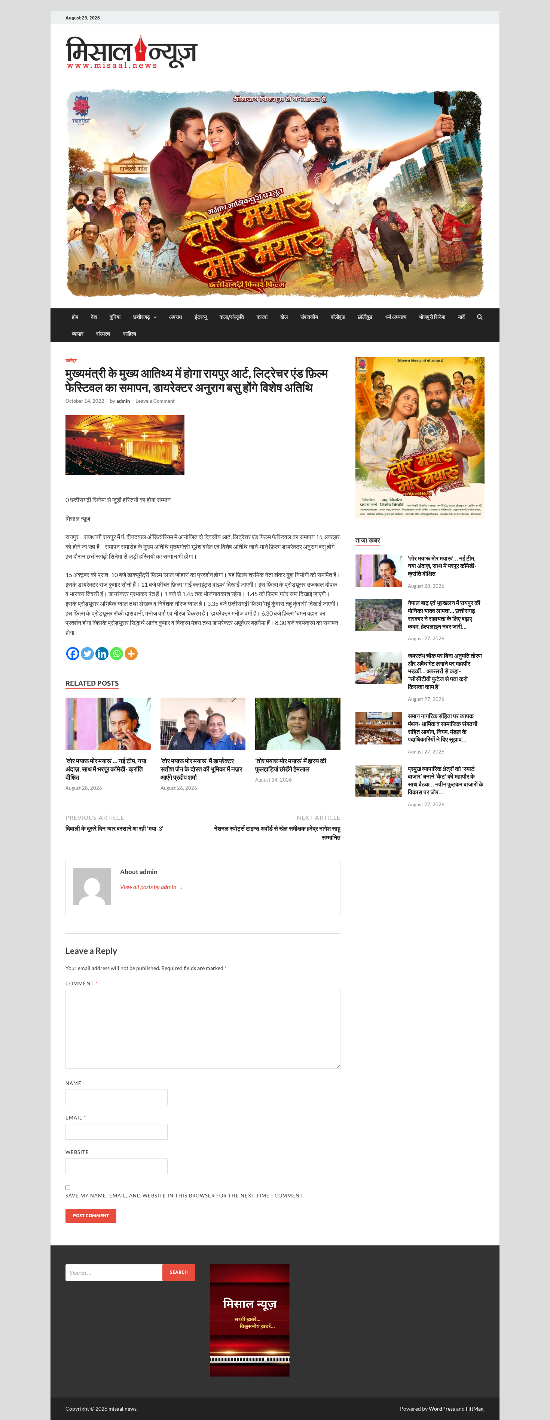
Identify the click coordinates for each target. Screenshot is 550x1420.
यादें (461, 317)
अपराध (175, 317)
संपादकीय (309, 317)
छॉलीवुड (365, 317)
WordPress (442, 1408)
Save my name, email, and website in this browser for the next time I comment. (184, 1196)
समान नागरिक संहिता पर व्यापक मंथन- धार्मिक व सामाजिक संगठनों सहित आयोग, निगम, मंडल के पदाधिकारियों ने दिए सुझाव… (442, 727)
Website (77, 1152)
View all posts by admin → (151, 886)
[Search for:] (130, 1272)
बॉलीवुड (338, 317)
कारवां (262, 317)
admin (123, 401)
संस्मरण (103, 334)
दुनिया (115, 317)
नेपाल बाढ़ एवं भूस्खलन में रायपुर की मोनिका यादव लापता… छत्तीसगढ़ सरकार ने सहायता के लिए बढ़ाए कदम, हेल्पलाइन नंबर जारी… (444, 614)
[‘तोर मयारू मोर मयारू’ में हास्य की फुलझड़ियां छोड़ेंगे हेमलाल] (297, 752)
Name (75, 1083)
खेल (284, 317)
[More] (131, 653)
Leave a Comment (155, 401)
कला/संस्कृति (232, 317)
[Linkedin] (102, 653)
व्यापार (77, 334)
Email (75, 1118)
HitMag (474, 1408)
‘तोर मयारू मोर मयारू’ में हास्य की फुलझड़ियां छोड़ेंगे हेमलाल (290, 765)
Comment (81, 984)
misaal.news (123, 1408)
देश (94, 317)
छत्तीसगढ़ (141, 317)
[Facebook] (72, 653)
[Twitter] (87, 653)
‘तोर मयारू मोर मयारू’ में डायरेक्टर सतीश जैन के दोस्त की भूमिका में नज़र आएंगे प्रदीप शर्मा (201, 769)
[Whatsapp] (116, 653)
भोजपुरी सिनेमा (432, 317)
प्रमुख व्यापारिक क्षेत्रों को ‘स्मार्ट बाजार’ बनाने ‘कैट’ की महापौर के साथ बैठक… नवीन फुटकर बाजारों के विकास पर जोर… (445, 780)
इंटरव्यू (201, 317)
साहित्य (129, 334)
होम (75, 317)
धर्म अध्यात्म (395, 317)
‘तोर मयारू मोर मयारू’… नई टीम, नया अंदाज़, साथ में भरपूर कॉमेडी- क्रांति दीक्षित (105, 769)
